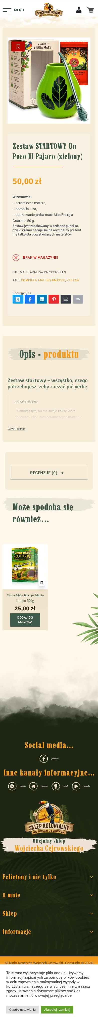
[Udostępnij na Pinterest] (53, 299)
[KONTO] (78, 10)
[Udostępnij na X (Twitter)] (18, 299)
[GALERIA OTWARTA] (49, 79)
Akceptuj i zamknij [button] (57, 1009)
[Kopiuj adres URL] (78, 299)
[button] (49, 473)
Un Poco (58, 280)
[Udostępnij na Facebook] (30, 299)
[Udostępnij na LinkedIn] (42, 299)
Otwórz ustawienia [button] (22, 1009)
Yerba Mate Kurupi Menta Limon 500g (25, 598)
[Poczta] (66, 299)
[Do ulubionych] (18, 46)
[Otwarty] (13, 10)
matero (44, 280)
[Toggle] (17, 429)
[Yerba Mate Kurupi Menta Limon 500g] (25, 566)
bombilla (29, 280)
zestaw (73, 280)
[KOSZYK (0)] (90, 10)
